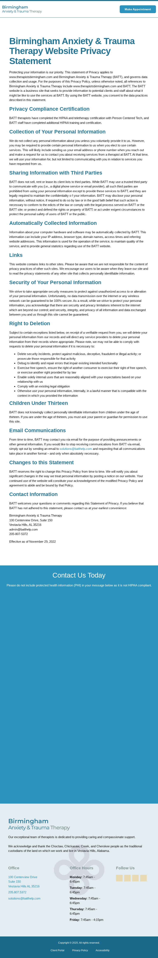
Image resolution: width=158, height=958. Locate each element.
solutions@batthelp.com (76, 448)
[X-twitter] (143, 878)
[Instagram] (135, 878)
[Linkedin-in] (127, 878)
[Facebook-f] (119, 878)
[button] (108, 9)
